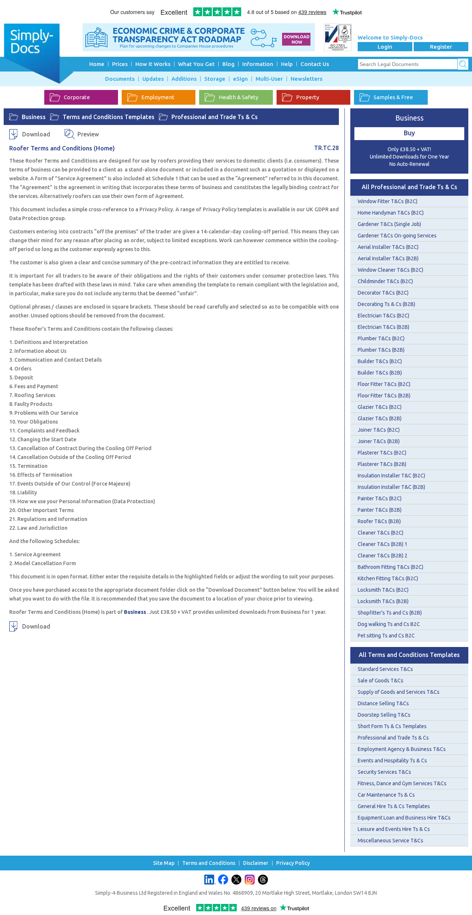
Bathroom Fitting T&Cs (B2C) (390, 567)
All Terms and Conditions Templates (409, 654)
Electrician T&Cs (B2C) (383, 316)
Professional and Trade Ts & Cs (214, 117)
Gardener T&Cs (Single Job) (389, 224)
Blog (228, 64)
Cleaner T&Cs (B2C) (380, 533)
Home (96, 64)
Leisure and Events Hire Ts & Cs (394, 829)
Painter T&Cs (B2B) (380, 510)
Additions (184, 78)
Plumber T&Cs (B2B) (381, 350)
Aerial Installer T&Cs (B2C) (388, 247)
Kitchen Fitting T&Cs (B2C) (388, 578)
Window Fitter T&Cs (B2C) (387, 201)
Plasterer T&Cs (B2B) (382, 464)
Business (34, 117)
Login (385, 47)
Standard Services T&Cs (385, 669)
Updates (153, 78)
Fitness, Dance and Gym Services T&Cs (402, 783)
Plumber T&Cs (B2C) (381, 338)
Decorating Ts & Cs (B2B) (386, 304)
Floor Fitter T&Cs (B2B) (384, 396)
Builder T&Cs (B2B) (380, 373)
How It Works (152, 64)
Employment (157, 97)
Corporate (77, 97)
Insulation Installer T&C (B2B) (391, 487)
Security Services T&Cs (384, 772)
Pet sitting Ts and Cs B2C (386, 636)
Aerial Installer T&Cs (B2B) (388, 258)
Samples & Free (393, 97)
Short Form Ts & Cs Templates (392, 726)
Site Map (163, 863)
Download (36, 134)
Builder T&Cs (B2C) (380, 361)
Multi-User (269, 78)
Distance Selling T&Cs (383, 703)
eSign (240, 78)
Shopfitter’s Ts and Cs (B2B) (390, 613)
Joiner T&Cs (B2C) (379, 430)
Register (441, 47)
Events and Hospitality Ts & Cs (392, 760)
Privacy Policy (293, 863)
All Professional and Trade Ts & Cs (409, 187)
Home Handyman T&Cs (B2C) (391, 213)
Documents (120, 78)
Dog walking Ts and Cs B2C (389, 624)
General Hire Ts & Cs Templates (394, 806)
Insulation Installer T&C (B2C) (391, 476)
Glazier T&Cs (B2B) (380, 418)
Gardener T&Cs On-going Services (397, 236)
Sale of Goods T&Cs (380, 680)
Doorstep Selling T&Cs (384, 715)
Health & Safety (238, 97)
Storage (214, 78)
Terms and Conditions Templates (109, 117)
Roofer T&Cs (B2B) (379, 521)
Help (287, 64)
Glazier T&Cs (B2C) (380, 407)
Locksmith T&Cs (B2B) (383, 601)
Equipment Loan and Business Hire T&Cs (404, 818)
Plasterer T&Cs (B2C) (382, 453)
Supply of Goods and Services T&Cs (399, 692)
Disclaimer (255, 863)
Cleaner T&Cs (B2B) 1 (382, 544)
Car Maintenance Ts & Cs (386, 795)
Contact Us (315, 64)
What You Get (196, 64)
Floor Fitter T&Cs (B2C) (384, 384)
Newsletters (306, 78)
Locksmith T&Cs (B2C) (383, 590)
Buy (409, 132)
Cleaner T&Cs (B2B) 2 (382, 556)
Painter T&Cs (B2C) (380, 498)
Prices (120, 64)
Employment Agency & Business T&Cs (402, 749)
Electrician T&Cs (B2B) (383, 327)
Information (257, 64)
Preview (88, 134)
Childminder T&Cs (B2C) (385, 281)
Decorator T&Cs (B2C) (383, 293)
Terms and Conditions (208, 863)
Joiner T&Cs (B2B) (379, 441)
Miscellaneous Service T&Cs (390, 840)
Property (307, 97)
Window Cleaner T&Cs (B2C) (390, 270)
